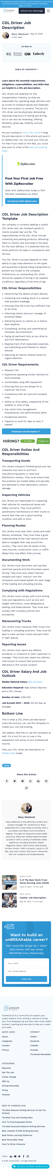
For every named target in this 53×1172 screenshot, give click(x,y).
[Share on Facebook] (6, 781)
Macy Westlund (20, 34)
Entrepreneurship (10, 1086)
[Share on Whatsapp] (30, 781)
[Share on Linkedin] (38, 781)
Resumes (6, 1068)
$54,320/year (35, 681)
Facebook (34, 1041)
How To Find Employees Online (17, 1122)
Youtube (34, 1050)
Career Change (9, 1077)
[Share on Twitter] (14, 781)
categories (7, 1041)
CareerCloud (14, 1161)
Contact (6, 1045)
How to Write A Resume (13, 1144)
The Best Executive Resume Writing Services (23, 1126)
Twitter (33, 1036)
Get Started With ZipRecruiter (22, 201)
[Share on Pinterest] (22, 781)
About (5, 1036)
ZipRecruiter (8, 753)
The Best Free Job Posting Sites (17, 1117)
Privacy (5, 1050)
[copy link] (26, 788)
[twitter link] (11, 1156)
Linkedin (34, 1045)
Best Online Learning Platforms (17, 1135)
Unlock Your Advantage (32, 11)
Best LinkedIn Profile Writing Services (20, 1131)
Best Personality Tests (12, 1140)
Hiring (6, 765)
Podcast (6, 1094)
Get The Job (8, 1072)
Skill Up (5, 1081)
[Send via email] (46, 781)
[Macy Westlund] (5, 35)
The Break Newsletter (40, 1054)
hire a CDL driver (32, 132)
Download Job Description (25, 431)
